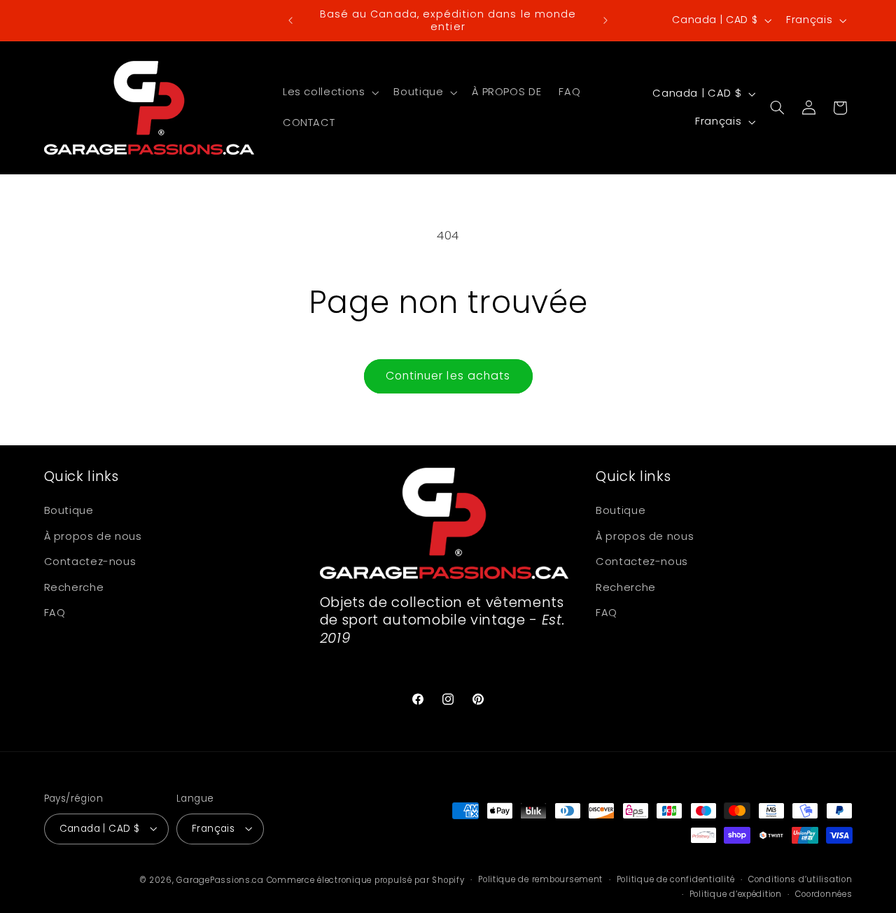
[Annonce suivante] (605, 20)
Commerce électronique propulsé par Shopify (366, 879)
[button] (329, 92)
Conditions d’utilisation (800, 879)
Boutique (69, 511)
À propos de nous (93, 536)
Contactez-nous (90, 562)
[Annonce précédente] (290, 20)
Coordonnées (823, 894)
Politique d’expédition (736, 894)
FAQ (55, 613)
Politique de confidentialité (676, 879)
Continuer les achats (448, 376)
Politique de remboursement (540, 879)
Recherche (74, 587)
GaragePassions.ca (220, 879)
